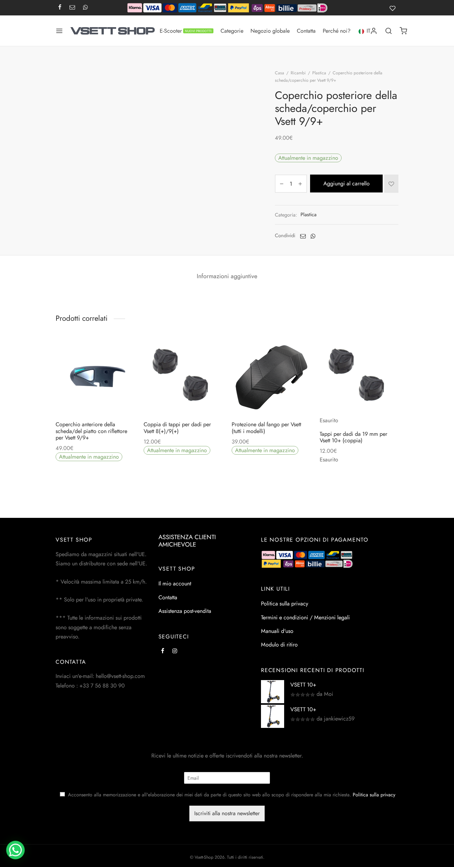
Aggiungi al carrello (346, 184)
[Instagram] (174, 651)
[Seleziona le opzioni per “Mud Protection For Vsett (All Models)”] (271, 401)
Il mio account (174, 584)
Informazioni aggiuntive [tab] (227, 276)
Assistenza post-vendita (184, 611)
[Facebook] (60, 7)
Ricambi (298, 73)
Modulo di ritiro (279, 645)
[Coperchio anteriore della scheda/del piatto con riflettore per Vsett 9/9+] (95, 376)
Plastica (319, 73)
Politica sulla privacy (284, 604)
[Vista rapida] (109, 401)
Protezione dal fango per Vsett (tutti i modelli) (266, 427)
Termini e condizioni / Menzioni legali (305, 617)
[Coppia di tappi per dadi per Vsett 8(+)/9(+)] (183, 376)
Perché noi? (337, 31)
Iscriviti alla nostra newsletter (227, 813)
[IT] (361, 30)
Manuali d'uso (277, 631)
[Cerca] (388, 31)
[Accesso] (373, 31)
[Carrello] (403, 31)
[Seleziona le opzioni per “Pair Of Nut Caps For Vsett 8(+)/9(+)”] (183, 401)
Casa (279, 73)
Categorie (232, 31)
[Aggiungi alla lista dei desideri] (391, 183)
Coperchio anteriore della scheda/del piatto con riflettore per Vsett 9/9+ (91, 431)
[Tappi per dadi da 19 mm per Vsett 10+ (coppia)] (359, 376)
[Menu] (59, 30)
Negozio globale (270, 31)
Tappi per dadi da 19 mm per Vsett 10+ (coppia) (353, 437)
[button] (95, 401)
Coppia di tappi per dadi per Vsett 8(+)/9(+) (177, 427)
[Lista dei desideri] (393, 7)
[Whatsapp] (85, 7)
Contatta (306, 31)
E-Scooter (186, 31)
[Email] (72, 7)
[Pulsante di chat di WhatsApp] (15, 850)
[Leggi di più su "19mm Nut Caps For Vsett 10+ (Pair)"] (359, 411)
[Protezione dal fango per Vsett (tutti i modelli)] (271, 376)
